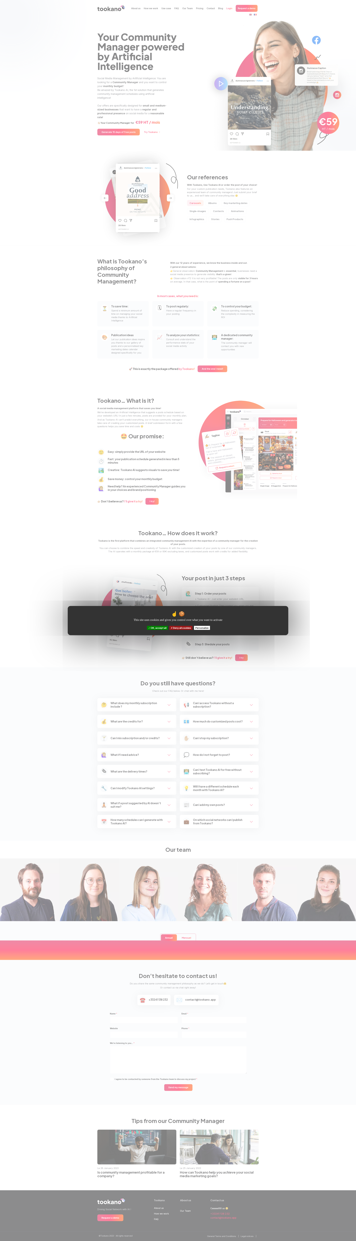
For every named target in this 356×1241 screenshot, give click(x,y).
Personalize (202, 627)
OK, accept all (158, 627)
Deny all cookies (182, 627)
